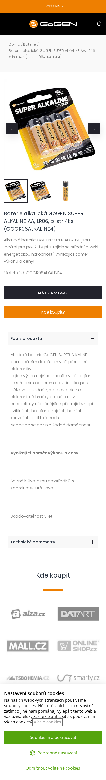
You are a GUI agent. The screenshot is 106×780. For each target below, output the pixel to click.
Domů (14, 44)
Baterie (29, 44)
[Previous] (12, 128)
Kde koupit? (53, 312)
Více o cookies (47, 722)
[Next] (94, 128)
